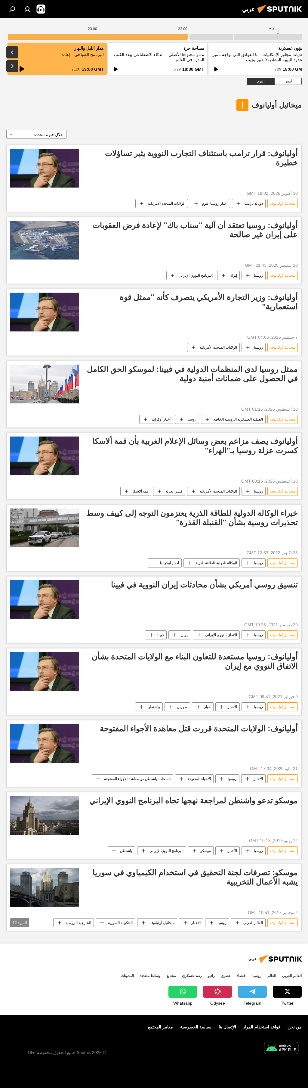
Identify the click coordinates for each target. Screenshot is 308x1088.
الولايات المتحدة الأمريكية (166, 203)
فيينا (160, 635)
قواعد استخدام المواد (261, 1026)
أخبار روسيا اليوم (214, 203)
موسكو (205, 851)
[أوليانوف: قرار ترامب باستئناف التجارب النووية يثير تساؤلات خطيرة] (44, 168)
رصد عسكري (192, 976)
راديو (211, 976)
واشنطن (153, 707)
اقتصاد (241, 976)
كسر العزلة (174, 491)
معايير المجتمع (160, 1026)
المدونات (127, 976)
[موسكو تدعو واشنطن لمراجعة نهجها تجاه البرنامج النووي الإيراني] (44, 815)
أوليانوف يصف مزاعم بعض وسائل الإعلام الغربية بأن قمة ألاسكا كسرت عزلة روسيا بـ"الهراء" (195, 446)
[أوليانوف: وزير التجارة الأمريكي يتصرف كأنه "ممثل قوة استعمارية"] (44, 312)
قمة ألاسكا (141, 491)
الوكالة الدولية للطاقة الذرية (216, 563)
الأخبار (232, 707)
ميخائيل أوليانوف (277, 105)
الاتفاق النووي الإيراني (221, 635)
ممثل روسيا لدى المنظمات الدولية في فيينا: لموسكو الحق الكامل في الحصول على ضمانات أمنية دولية (192, 374)
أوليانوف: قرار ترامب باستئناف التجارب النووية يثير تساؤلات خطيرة (201, 158)
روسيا (258, 275)
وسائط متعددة (150, 976)
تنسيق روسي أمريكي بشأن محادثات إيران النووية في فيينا (204, 584)
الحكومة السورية (120, 923)
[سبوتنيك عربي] (281, 14)
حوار (207, 707)
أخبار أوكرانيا (161, 419)
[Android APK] (281, 1048)
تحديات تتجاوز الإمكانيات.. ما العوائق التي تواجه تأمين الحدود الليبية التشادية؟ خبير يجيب (258, 57)
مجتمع (171, 976)
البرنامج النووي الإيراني (196, 275)
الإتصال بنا (227, 1026)
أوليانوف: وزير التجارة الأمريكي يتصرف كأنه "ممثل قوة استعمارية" (209, 302)
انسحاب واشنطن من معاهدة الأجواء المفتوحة (137, 779)
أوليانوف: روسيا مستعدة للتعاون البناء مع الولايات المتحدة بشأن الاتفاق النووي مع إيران (195, 661)
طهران (182, 707)
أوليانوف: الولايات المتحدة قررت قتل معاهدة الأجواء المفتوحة (199, 728)
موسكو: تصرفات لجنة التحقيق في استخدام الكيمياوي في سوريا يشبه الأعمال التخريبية (195, 877)
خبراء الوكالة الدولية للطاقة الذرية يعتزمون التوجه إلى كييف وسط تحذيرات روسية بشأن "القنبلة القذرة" (192, 517)
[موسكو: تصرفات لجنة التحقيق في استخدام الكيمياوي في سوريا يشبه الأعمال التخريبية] (44, 887)
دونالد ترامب (253, 203)
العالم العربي (253, 923)
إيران (233, 275)
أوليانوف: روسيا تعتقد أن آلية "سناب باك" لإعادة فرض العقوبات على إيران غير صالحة (195, 230)
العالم (271, 976)
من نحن (295, 1026)
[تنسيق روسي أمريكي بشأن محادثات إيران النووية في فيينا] (44, 599)
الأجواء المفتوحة (199, 779)
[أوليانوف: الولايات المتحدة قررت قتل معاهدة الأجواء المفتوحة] (44, 743)
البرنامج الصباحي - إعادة (83, 54)
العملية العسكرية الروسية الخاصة (238, 419)
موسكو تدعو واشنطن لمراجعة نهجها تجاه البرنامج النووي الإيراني (193, 800)
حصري (226, 976)
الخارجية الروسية (78, 923)
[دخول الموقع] (27, 9)
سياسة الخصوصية (195, 1026)
